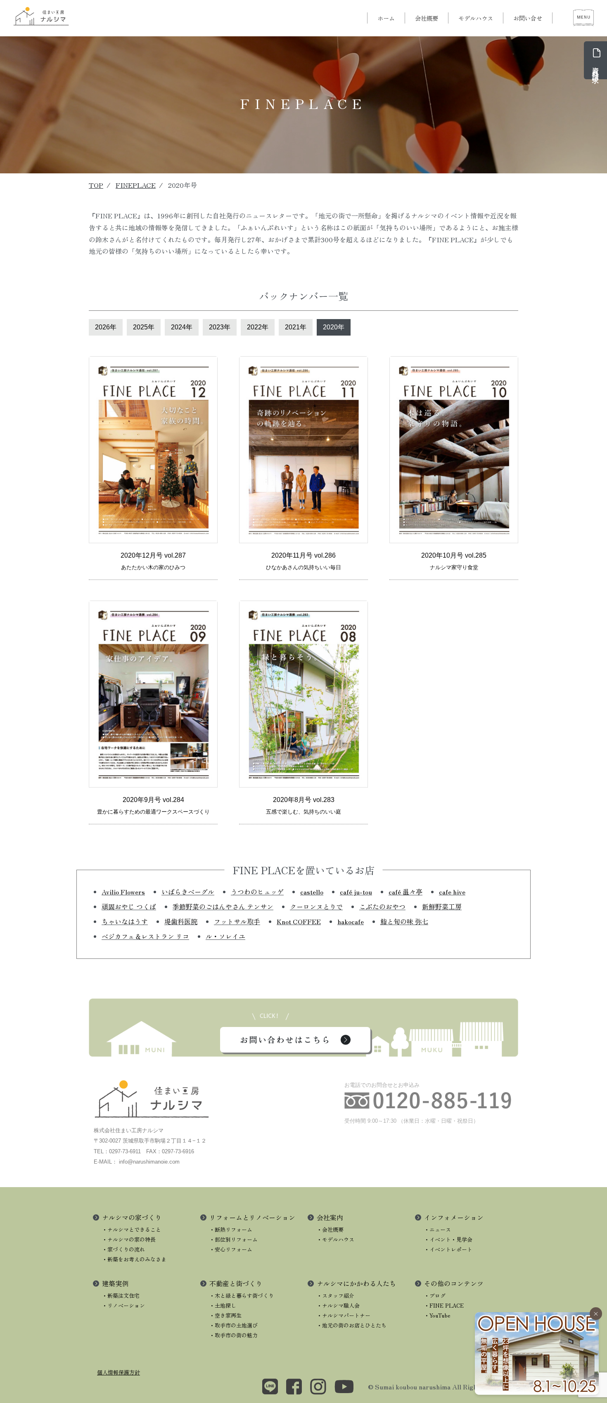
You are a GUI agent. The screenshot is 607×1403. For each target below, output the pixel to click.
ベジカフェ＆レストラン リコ (145, 936)
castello (311, 892)
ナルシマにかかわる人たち (356, 1283)
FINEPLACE (136, 185)
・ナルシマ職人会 (338, 1305)
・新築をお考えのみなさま (134, 1259)
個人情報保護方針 (118, 1372)
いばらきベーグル (187, 892)
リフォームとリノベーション (252, 1217)
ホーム (386, 18)
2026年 (105, 327)
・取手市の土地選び (233, 1325)
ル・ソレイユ (225, 936)
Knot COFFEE (299, 921)
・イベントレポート (448, 1249)
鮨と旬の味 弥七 (404, 921)
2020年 (333, 327)
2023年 (219, 327)
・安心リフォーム (230, 1249)
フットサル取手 (237, 921)
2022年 (257, 327)
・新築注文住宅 (121, 1295)
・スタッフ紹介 (335, 1295)
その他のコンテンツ (454, 1283)
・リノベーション (123, 1305)
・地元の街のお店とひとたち (351, 1325)
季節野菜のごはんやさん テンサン (223, 906)
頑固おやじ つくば (129, 906)
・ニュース (437, 1229)
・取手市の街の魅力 (233, 1335)
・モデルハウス (335, 1239)
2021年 (295, 327)
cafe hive (452, 892)
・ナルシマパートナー (343, 1315)
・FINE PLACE (444, 1305)
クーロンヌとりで (316, 906)
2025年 (143, 327)
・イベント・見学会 (448, 1239)
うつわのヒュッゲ (257, 892)
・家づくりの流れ (123, 1249)
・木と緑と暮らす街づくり (241, 1295)
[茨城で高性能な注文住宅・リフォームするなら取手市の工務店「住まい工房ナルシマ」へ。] (41, 16)
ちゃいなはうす (125, 921)
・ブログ (435, 1295)
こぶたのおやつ (382, 906)
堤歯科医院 (180, 921)
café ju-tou (356, 892)
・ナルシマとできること (131, 1229)
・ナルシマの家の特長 (129, 1239)
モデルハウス (475, 18)
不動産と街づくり (235, 1283)
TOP (96, 185)
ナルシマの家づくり (131, 1217)
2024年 (181, 327)
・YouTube (437, 1315)
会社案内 (330, 1217)
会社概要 (426, 18)
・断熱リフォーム (230, 1229)
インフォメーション (454, 1217)
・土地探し (222, 1305)
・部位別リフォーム (233, 1239)
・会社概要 (330, 1229)
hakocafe (350, 921)
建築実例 (115, 1283)
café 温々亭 (405, 892)
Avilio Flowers (123, 892)
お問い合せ (527, 18)
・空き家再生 (225, 1315)
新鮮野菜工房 (442, 906)
